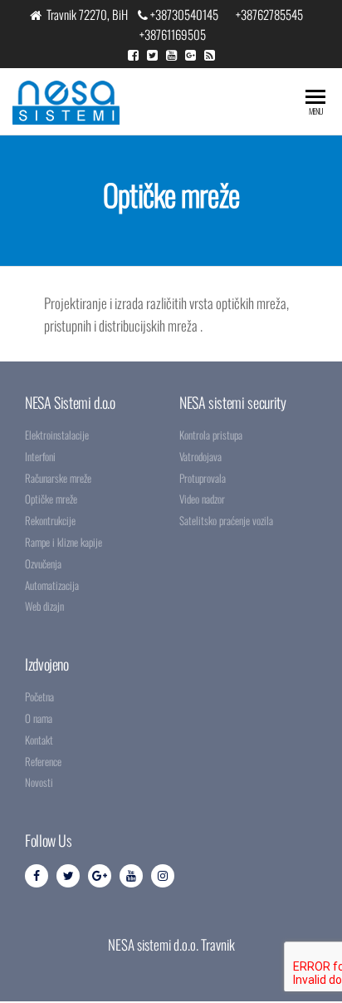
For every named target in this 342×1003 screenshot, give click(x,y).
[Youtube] (131, 875)
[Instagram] (162, 875)
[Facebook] (36, 875)
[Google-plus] (99, 875)
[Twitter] (68, 875)
